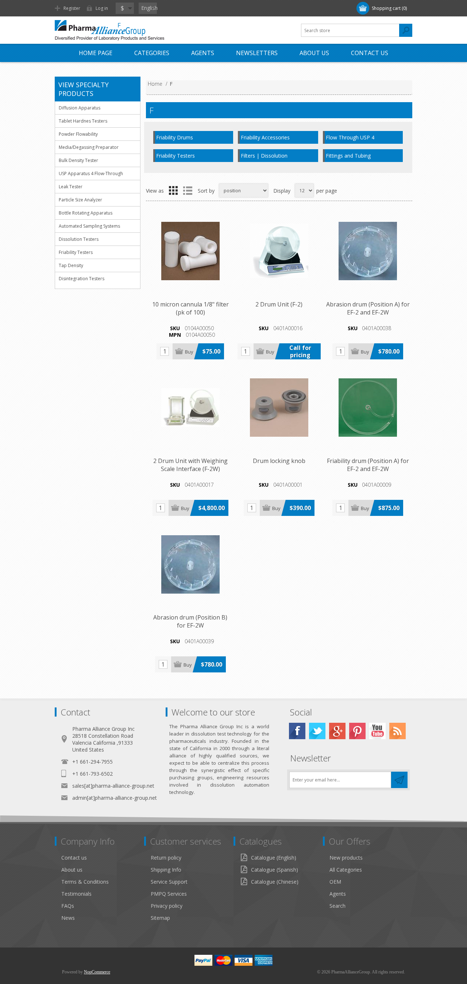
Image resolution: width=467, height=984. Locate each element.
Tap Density (71, 265)
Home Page (95, 53)
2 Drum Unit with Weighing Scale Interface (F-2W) (190, 465)
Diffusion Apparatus (79, 108)
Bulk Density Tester (78, 160)
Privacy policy (166, 905)
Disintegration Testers (81, 278)
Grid (173, 190)
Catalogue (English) (273, 857)
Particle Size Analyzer (80, 200)
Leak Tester (70, 187)
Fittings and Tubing (348, 155)
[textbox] (350, 30)
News (68, 917)
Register (71, 8)
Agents (202, 53)
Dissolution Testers (79, 239)
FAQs (67, 905)
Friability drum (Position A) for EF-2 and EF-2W (368, 465)
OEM (335, 881)
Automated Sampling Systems (89, 226)
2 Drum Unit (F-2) (278, 304)
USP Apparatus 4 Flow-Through (91, 173)
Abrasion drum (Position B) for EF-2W (190, 621)
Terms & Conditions (85, 881)
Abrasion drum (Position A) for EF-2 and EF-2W (368, 308)
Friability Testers (175, 155)
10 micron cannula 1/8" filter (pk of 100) (190, 308)
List (187, 190)
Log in (102, 8)
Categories (151, 53)
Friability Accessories (265, 137)
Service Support (169, 881)
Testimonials (76, 893)
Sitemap (160, 917)
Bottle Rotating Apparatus (85, 213)
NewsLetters (257, 53)
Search (337, 905)
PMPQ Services (169, 893)
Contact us (369, 53)
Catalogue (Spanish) (274, 869)
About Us (314, 53)
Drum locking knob (279, 461)
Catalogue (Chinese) (274, 881)
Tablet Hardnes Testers (83, 121)
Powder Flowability (78, 134)
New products (346, 857)
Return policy (166, 857)
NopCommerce (97, 972)
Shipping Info (166, 869)
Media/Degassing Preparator (89, 147)
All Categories (345, 869)
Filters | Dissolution (264, 155)
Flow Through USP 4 (350, 137)
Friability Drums (174, 137)
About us (71, 869)
